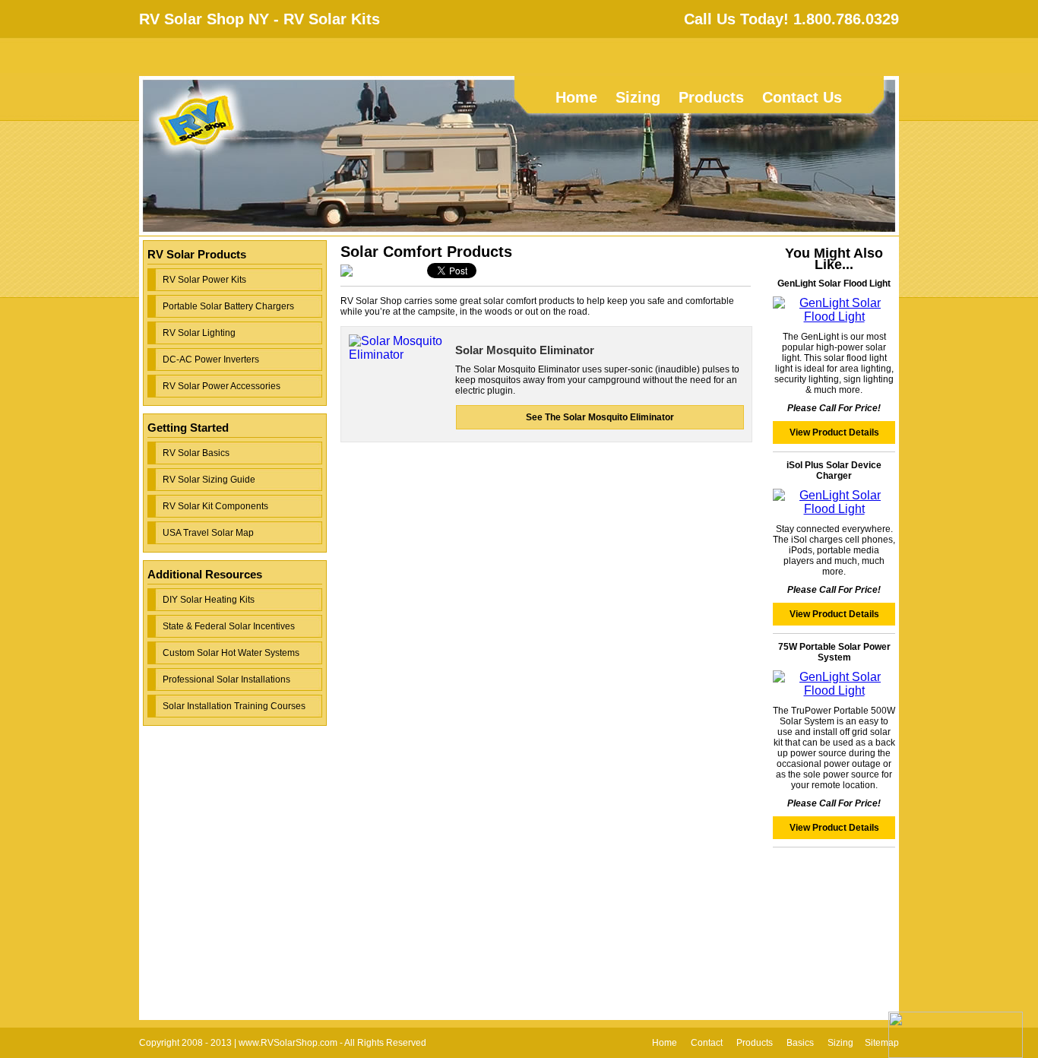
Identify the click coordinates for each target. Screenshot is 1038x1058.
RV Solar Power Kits (204, 279)
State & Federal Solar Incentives (229, 626)
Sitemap (882, 1042)
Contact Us (802, 97)
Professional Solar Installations (226, 679)
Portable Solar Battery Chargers (228, 306)
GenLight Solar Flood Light (834, 283)
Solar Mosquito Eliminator (524, 350)
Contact (707, 1042)
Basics (800, 1042)
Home (576, 97)
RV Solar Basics (196, 453)
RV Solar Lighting (199, 333)
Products (711, 97)
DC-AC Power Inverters (211, 359)
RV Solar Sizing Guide (209, 479)
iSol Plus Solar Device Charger (833, 470)
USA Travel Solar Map (208, 532)
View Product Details (834, 432)
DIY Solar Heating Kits (209, 599)
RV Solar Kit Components (215, 506)
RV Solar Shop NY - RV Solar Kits (259, 19)
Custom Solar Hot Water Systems (231, 653)
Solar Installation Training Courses (234, 706)
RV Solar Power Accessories (221, 386)
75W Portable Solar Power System (834, 652)
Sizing (638, 97)
